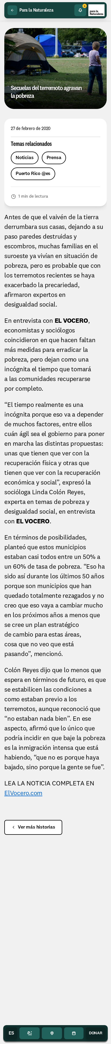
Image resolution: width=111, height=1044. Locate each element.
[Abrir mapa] (52, 1033)
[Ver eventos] (73, 1033)
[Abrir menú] (29, 1033)
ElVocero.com (23, 793)
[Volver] (12, 10)
